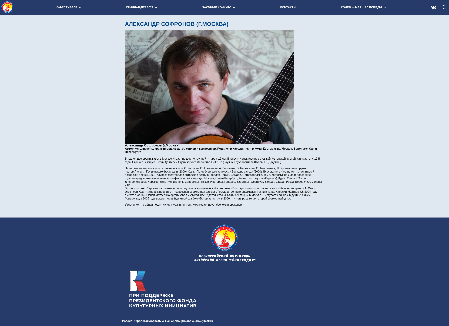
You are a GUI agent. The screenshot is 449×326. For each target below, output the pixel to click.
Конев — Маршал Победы (361, 7)
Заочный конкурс (216, 7)
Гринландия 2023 (139, 7)
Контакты (288, 7)
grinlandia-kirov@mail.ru (196, 321)
